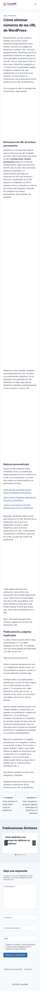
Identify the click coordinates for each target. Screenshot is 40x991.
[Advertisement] (20, 116)
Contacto (28, 969)
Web (6, 938)
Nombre (8, 917)
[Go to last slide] (6, 843)
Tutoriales (11, 16)
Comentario (10, 886)
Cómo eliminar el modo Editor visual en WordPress (10, 804)
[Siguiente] (34, 843)
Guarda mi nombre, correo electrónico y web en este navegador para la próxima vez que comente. (20, 947)
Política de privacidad (13, 969)
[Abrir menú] (35, 4)
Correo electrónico (13, 928)
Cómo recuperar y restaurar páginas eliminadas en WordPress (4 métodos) (29, 805)
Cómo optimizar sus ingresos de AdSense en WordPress (17, 840)
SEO (4, 16)
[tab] (15, 854)
